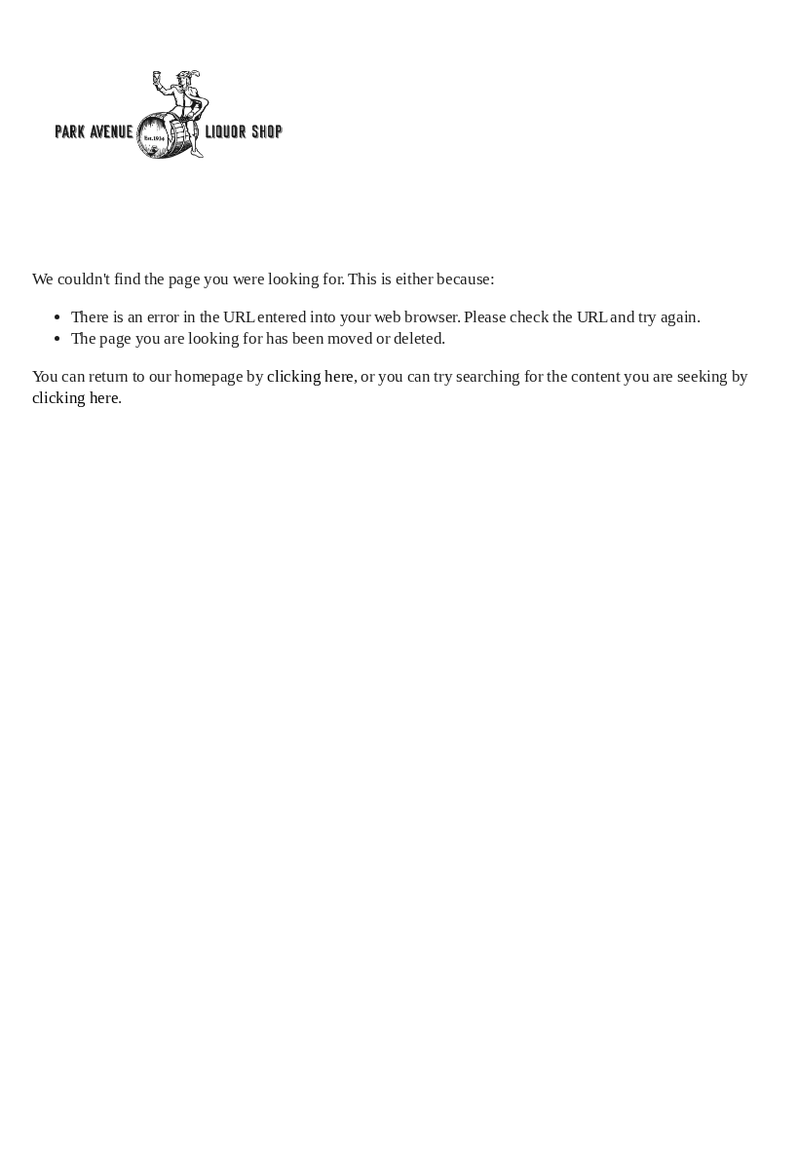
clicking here (310, 376)
